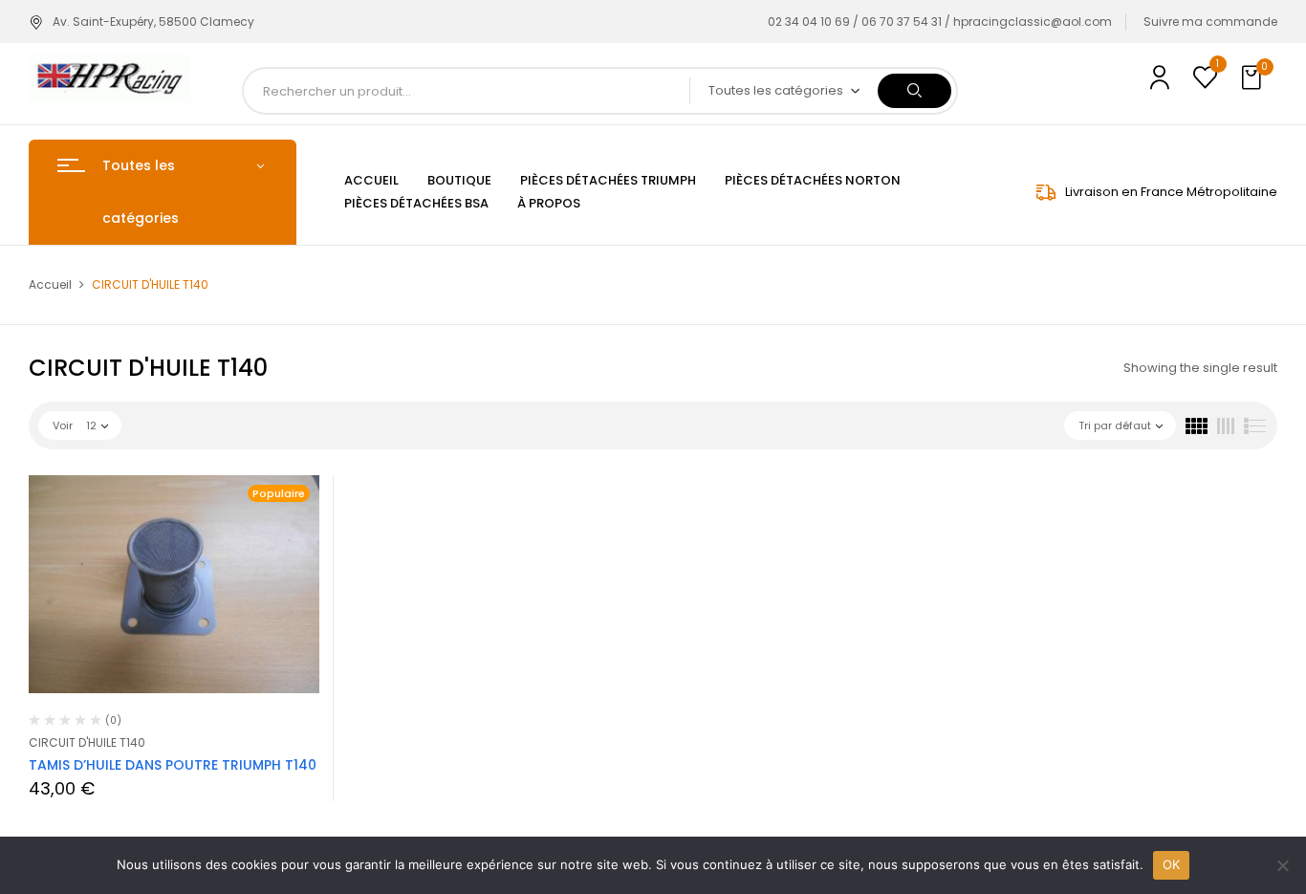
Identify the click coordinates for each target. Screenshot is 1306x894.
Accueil (50, 284)
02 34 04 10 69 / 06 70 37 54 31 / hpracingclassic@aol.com (940, 21)
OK (1172, 864)
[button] (1253, 78)
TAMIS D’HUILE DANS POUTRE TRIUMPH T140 (172, 764)
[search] (914, 91)
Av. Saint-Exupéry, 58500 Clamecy (153, 21)
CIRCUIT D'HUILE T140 (87, 742)
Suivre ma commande (1210, 21)
